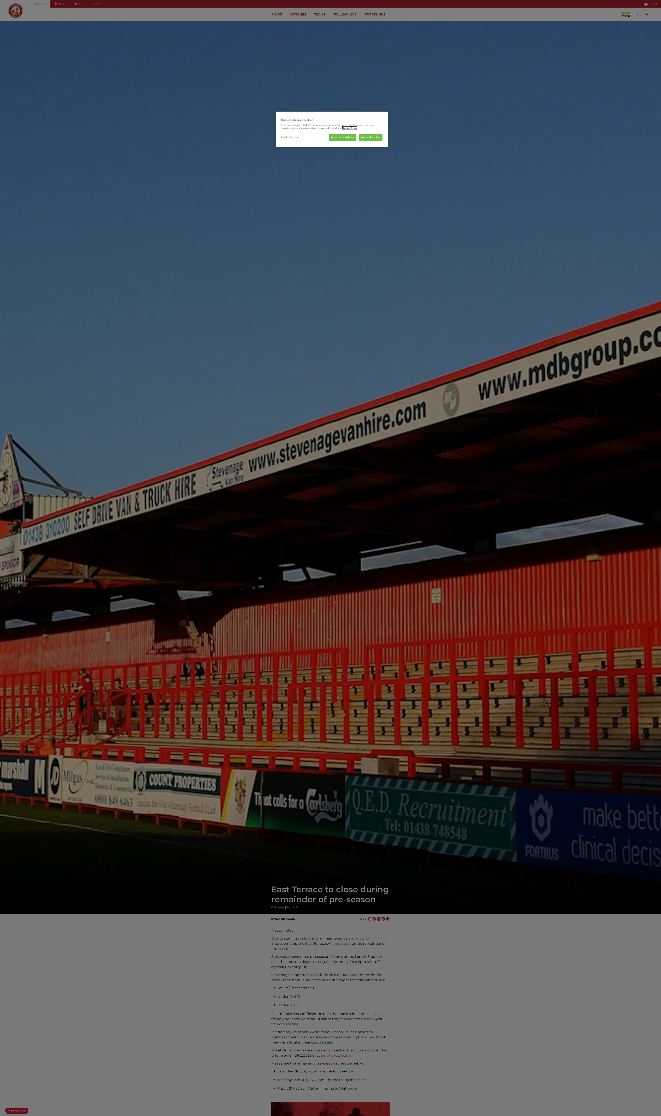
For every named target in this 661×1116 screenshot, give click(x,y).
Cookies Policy (350, 128)
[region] (332, 129)
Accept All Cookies (371, 137)
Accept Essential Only (342, 137)
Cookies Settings (290, 137)
